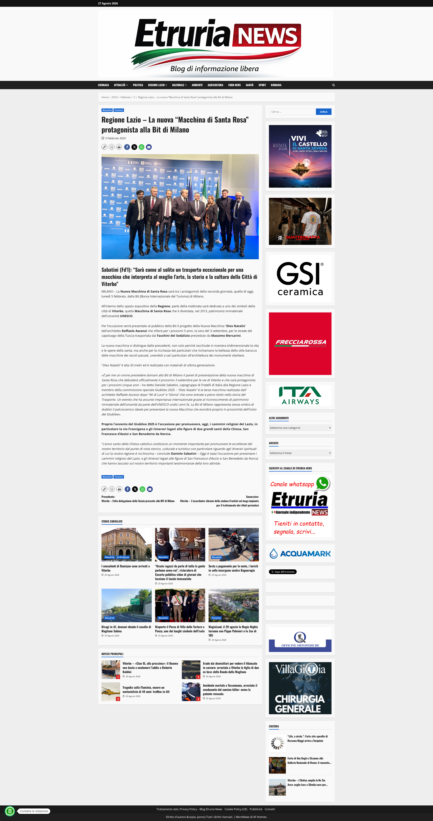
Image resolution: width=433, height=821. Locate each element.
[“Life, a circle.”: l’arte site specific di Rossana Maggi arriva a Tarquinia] (277, 743)
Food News (234, 85)
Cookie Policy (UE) (236, 809)
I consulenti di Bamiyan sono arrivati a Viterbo (125, 568)
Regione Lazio (156, 85)
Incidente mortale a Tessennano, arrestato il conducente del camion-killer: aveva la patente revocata (191, 691)
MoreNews (242, 817)
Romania (276, 85)
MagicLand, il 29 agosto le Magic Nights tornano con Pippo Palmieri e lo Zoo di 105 (233, 631)
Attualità (119, 85)
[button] (333, 85)
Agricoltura (215, 85)
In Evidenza (123, 557)
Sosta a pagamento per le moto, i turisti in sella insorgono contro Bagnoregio (233, 568)
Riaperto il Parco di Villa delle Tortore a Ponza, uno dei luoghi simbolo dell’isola (179, 629)
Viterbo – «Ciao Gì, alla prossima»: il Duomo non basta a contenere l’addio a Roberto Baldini (110, 669)
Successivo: (219, 501)
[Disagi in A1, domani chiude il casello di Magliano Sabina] (126, 605)
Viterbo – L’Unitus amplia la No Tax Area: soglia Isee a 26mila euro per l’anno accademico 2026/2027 (307, 782)
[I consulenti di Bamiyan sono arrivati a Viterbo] (126, 544)
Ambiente (197, 85)
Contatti (270, 809)
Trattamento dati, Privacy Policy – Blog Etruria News (189, 809)
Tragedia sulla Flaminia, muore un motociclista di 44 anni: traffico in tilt (110, 691)
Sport (262, 85)
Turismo (119, 110)
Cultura (274, 726)
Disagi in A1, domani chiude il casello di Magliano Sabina (126, 629)
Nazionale (178, 85)
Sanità (250, 85)
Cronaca (103, 85)
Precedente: (138, 499)
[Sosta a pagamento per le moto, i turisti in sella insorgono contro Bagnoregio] (234, 544)
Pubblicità (256, 809)
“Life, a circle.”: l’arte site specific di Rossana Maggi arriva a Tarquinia (308, 738)
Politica (138, 85)
